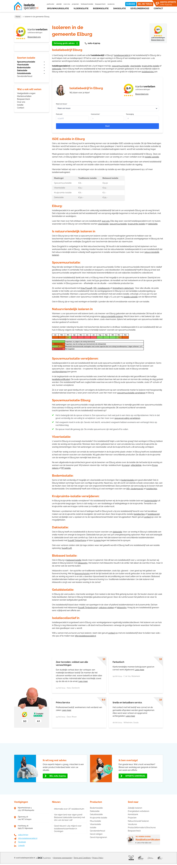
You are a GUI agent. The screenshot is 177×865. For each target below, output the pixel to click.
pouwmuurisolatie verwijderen (131, 393)
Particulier (50, 4)
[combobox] (107, 108)
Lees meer (83, 681)
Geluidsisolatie (24, 73)
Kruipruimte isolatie (98, 818)
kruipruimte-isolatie (150, 66)
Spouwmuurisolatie (58, 8)
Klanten (37, 29)
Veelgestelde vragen (26, 93)
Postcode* (59, 114)
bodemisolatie (127, 480)
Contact (158, 8)
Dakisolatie (119, 8)
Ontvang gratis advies (64, 43)
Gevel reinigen (96, 834)
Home (18, 17)
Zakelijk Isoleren (135, 808)
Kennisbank (133, 814)
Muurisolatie (95, 821)
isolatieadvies (148, 72)
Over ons (67, 4)
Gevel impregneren (98, 837)
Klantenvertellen (24, 96)
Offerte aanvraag (135, 776)
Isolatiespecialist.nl (122, 55)
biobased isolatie (73, 560)
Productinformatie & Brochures (142, 827)
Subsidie (130, 4)
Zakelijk (59, 4)
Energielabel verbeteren (138, 811)
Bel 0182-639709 (57, 776)
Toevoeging (130, 114)
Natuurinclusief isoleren (138, 821)
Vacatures (111, 4)
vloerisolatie (135, 66)
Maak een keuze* (61, 104)
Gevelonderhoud (139, 8)
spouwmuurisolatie (120, 66)
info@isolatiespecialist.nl (85, 636)
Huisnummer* (95, 114)
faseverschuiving (82, 573)
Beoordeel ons (34, 37)
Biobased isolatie (87, 4)
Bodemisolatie (101, 8)
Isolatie (20, 105)
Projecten (75, 4)
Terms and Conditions (82, 858)
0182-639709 (94, 43)
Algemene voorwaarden (62, 858)
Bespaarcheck (100, 4)
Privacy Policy (97, 858)
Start (107, 126)
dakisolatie (56, 69)
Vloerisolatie (81, 8)
